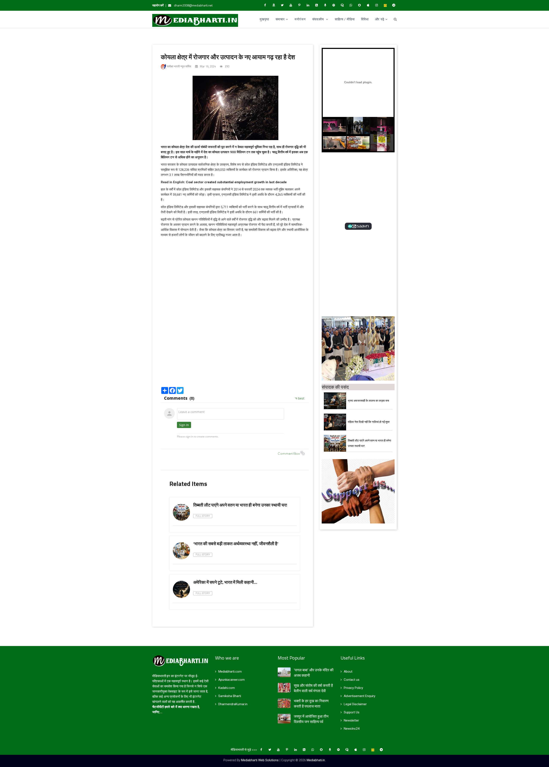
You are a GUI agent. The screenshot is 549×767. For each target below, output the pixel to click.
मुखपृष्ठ (264, 19)
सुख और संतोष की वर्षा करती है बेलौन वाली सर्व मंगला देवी (313, 688)
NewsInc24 (351, 729)
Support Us (351, 712)
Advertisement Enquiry (359, 696)
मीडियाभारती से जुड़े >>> (244, 749)
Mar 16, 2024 (207, 66)
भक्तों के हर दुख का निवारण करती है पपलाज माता (311, 703)
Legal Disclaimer (355, 704)
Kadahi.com (226, 688)
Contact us (351, 680)
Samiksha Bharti (229, 696)
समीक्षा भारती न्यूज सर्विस (178, 66)
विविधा (365, 19)
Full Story (203, 515)
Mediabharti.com (230, 671)
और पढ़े (380, 19)
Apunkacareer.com (231, 680)
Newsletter (351, 720)
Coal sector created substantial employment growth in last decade (236, 182)
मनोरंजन (300, 19)
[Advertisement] (235, 352)
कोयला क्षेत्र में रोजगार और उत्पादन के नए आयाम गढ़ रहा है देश (228, 57)
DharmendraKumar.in (232, 704)
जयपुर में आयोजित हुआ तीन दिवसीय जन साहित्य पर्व (311, 719)
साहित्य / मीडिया (345, 19)
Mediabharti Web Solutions (260, 760)
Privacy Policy (353, 688)
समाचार (280, 19)
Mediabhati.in (316, 760)
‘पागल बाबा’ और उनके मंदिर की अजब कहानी (313, 672)
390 (226, 66)
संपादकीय (318, 19)
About (348, 671)
